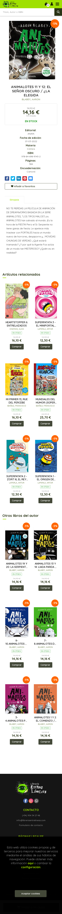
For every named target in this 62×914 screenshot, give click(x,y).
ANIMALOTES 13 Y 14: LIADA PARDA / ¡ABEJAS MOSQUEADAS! (45, 565)
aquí (30, 863)
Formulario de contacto (31, 825)
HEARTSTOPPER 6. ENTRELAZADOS (17, 324)
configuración (30, 867)
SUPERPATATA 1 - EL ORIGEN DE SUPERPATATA (45, 478)
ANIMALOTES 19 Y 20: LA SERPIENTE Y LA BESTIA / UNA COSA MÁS (17, 565)
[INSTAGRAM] (31, 800)
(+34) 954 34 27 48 (31, 815)
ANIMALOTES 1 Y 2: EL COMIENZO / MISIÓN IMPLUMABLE (45, 719)
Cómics (31, 148)
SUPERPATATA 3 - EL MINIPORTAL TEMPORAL (45, 324)
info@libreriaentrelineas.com (31, 820)
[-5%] (16, 300)
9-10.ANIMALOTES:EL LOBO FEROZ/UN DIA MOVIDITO (16, 642)
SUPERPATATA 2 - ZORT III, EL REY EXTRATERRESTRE (17, 478)
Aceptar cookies (30, 893)
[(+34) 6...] (36, 800)
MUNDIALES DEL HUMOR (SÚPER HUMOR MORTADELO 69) (45, 401)
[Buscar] (58, 12)
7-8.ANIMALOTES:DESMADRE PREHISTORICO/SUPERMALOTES (45, 642)
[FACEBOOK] (25, 800)
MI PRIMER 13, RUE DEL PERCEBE (17, 401)
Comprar (17, 346)
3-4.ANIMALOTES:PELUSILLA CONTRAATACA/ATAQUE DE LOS (16, 719)
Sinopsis (14, 199)
